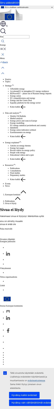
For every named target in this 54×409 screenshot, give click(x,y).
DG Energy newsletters (14, 264)
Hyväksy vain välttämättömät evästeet (31, 402)
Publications (15, 168)
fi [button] (7, 26)
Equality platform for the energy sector (25, 103)
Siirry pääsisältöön (9, 2)
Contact (8, 272)
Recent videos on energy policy (22, 150)
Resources (9, 165)
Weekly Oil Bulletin (18, 116)
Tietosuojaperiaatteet (13, 360)
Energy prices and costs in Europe (23, 121)
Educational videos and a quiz (22, 155)
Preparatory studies (17, 175)
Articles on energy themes (20, 146)
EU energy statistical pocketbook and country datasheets (28, 126)
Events (7, 184)
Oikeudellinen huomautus (15, 362)
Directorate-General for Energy (17, 281)
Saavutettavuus (11, 364)
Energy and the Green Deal (21, 100)
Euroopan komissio (12, 194)
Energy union (15, 96)
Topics (7, 81)
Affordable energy (17, 89)
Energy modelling (17, 123)
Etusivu (8, 79)
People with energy (17, 153)
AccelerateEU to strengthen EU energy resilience (29, 91)
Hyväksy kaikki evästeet (24, 395)
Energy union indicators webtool (23, 130)
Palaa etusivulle (6, 229)
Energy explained (12, 142)
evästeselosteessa (36, 380)
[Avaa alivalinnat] (14, 85)
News (7, 186)
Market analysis (16, 118)
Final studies (15, 173)
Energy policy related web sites (17, 290)
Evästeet (8, 357)
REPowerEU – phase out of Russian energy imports (30, 93)
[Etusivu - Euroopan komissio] (11, 15)
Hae (1, 37)
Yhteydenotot (10, 348)
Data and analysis (12, 113)
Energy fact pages (17, 148)
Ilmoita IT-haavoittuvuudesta (16, 353)
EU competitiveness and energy (22, 98)
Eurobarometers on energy (20, 132)
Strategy (8, 86)
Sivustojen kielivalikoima (15, 355)
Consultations (15, 171)
